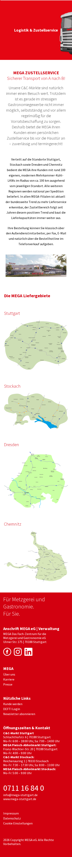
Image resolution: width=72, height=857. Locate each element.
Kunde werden (12, 704)
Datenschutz (12, 818)
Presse (7, 684)
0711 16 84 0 (23, 788)
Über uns (9, 674)
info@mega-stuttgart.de (20, 795)
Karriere (8, 679)
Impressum (11, 813)
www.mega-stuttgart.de (19, 799)
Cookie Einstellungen (18, 823)
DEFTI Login (11, 709)
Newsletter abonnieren (19, 714)
